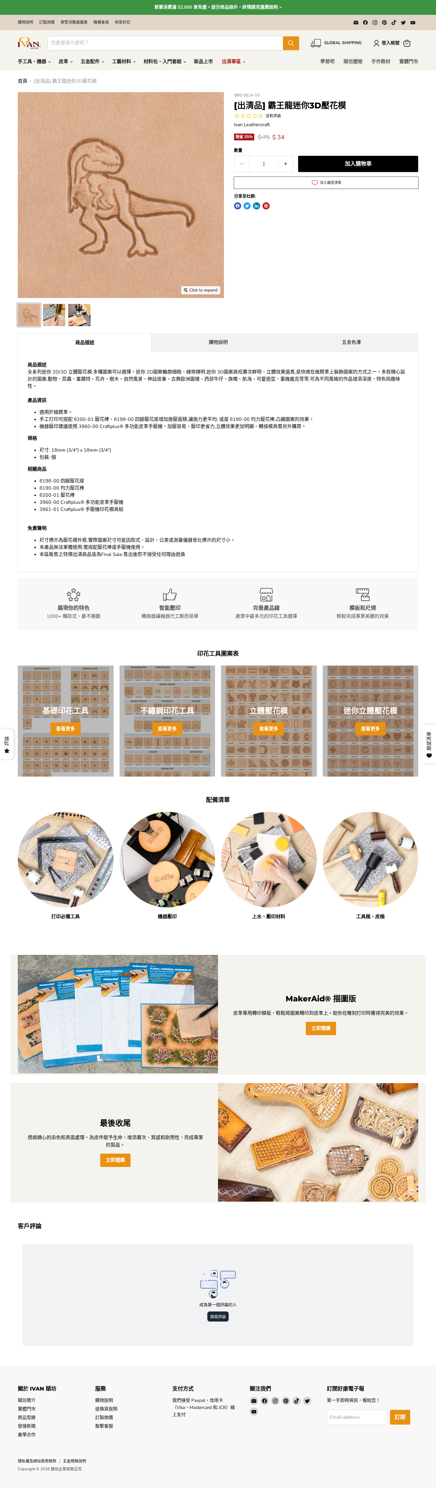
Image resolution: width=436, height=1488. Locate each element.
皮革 (64, 61)
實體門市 (408, 61)
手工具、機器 (32, 61)
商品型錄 (27, 1417)
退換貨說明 (106, 1409)
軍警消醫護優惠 (74, 22)
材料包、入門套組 (163, 61)
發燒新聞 (27, 1426)
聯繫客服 (104, 1426)
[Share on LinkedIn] (256, 205)
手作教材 (380, 61)
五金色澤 (351, 342)
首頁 (22, 81)
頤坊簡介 (27, 1400)
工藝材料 (122, 61)
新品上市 (203, 61)
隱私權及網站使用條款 (37, 1461)
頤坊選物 (352, 61)
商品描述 (84, 342)
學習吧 (327, 61)
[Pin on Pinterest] (266, 205)
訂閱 (400, 1417)
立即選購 (320, 1028)
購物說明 (25, 22)
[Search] (291, 43)
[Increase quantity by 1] (285, 164)
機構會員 (101, 22)
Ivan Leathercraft (252, 124)
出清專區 (232, 61)
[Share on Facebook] (237, 205)
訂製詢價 (47, 22)
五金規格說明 (74, 1461)
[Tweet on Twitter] (247, 205)
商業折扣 (122, 22)
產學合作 (27, 1435)
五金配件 (91, 61)
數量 (238, 150)
